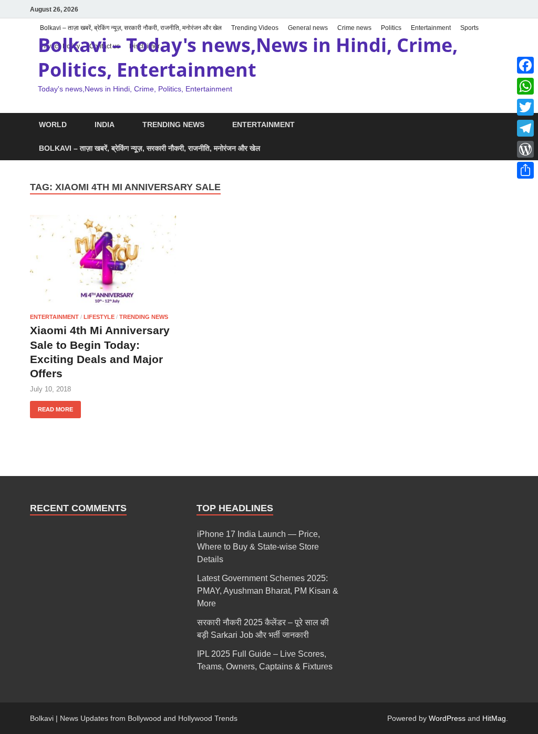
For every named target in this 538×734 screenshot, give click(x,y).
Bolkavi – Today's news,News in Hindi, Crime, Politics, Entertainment (248, 57)
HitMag (494, 718)
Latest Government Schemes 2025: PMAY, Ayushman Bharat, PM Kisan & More (267, 591)
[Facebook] (525, 65)
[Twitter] (525, 107)
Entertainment (431, 28)
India (105, 124)
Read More (51, 406)
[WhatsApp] (525, 86)
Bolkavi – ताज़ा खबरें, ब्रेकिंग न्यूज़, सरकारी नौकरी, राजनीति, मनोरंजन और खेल (131, 28)
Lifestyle (99, 317)
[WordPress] (525, 149)
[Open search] (503, 125)
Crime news (354, 28)
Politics (391, 28)
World (53, 124)
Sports (469, 28)
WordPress (447, 718)
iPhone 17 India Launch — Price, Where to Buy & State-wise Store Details (258, 547)
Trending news (173, 124)
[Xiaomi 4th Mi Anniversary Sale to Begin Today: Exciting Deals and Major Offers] (103, 260)
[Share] (525, 170)
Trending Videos (254, 28)
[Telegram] (525, 128)
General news (308, 28)
